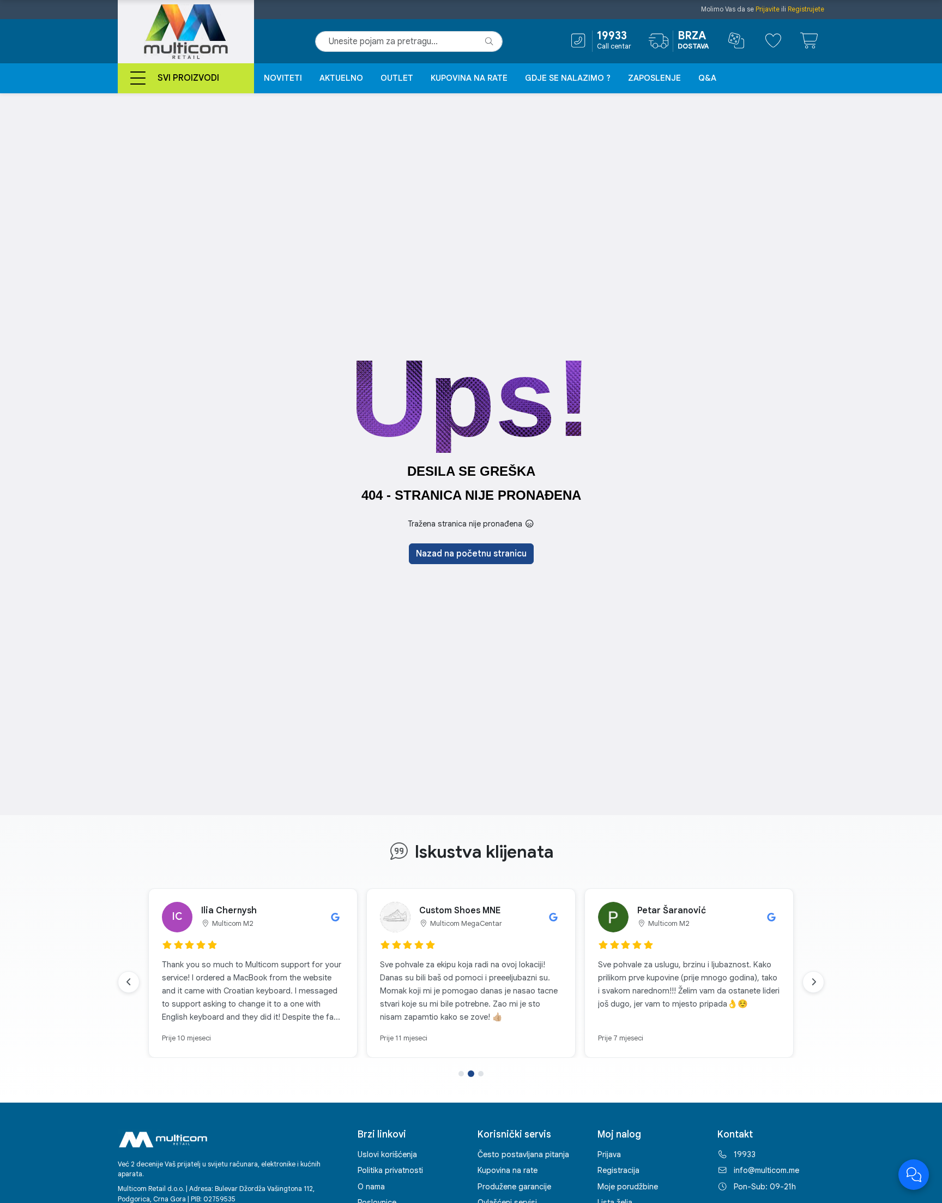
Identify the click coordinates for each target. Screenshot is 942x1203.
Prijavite (768, 9)
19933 (745, 1154)
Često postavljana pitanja (523, 1154)
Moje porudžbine (627, 1187)
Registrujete (806, 9)
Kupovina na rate (469, 78)
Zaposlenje (654, 78)
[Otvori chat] (913, 1174)
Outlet (397, 78)
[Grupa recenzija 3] (481, 1073)
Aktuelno (341, 78)
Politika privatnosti (390, 1170)
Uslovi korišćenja (387, 1154)
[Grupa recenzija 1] (461, 1073)
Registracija (618, 1170)
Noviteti (283, 78)
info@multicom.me (766, 1170)
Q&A (707, 78)
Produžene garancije (514, 1187)
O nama (371, 1187)
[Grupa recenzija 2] (471, 1073)
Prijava (609, 1154)
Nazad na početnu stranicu (471, 553)
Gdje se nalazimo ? (568, 78)
